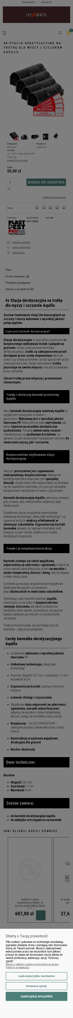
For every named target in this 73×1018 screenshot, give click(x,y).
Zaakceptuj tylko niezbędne (36, 976)
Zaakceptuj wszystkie (37, 996)
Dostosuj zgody (36, 986)
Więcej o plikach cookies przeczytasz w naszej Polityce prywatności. (32, 966)
